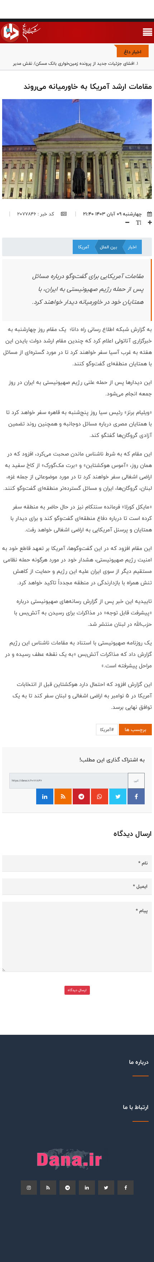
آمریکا (83, 247)
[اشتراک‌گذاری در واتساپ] (99, 796)
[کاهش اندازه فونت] (124, 222)
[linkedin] (87, 1187)
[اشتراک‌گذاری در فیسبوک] (136, 796)
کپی (136, 780)
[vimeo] (29, 1187)
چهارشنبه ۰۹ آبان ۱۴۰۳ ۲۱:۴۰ (112, 214)
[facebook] (125, 1187)
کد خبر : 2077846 (36, 214)
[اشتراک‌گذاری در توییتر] (117, 796)
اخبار (132, 247)
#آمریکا (107, 730)
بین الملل (108, 247)
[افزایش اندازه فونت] (147, 222)
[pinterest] (67, 1187)
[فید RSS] (63, 796)
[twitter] (106, 1187)
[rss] (48, 1187)
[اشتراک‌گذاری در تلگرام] (81, 796)
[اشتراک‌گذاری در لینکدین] (44, 796)
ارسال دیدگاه (77, 990)
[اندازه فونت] (136, 222)
